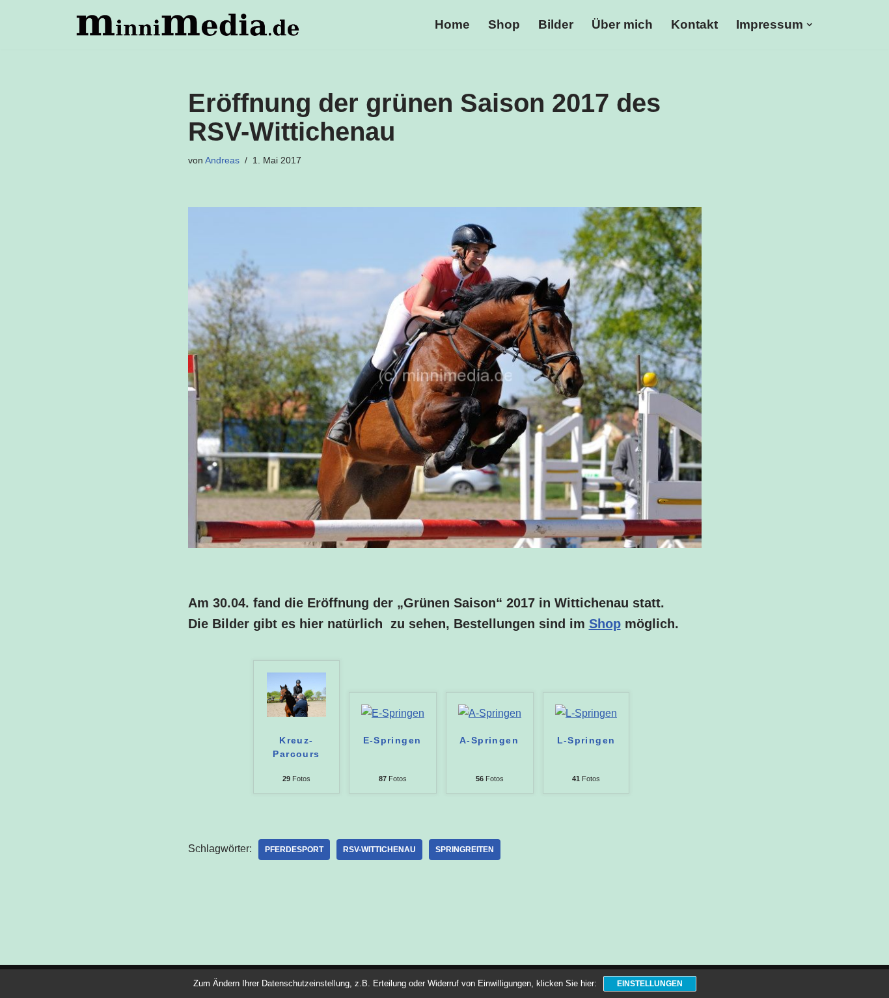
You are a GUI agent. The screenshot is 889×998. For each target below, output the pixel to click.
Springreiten (464, 849)
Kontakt (694, 24)
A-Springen (489, 740)
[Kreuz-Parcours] (296, 713)
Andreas (222, 160)
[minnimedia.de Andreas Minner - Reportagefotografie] (187, 25)
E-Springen (392, 740)
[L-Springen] (586, 713)
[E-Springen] (392, 713)
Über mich (622, 24)
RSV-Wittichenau (379, 849)
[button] (809, 24)
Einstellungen (650, 983)
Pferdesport (294, 849)
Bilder (555, 24)
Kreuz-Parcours (296, 747)
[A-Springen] (489, 713)
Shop (504, 24)
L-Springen (586, 740)
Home (452, 24)
